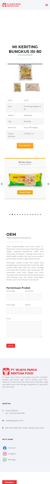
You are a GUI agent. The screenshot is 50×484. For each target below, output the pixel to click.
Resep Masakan (25, 146)
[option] (25, 183)
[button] (1, 184)
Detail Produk (25, 192)
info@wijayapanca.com (14, 420)
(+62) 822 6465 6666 (17, 413)
